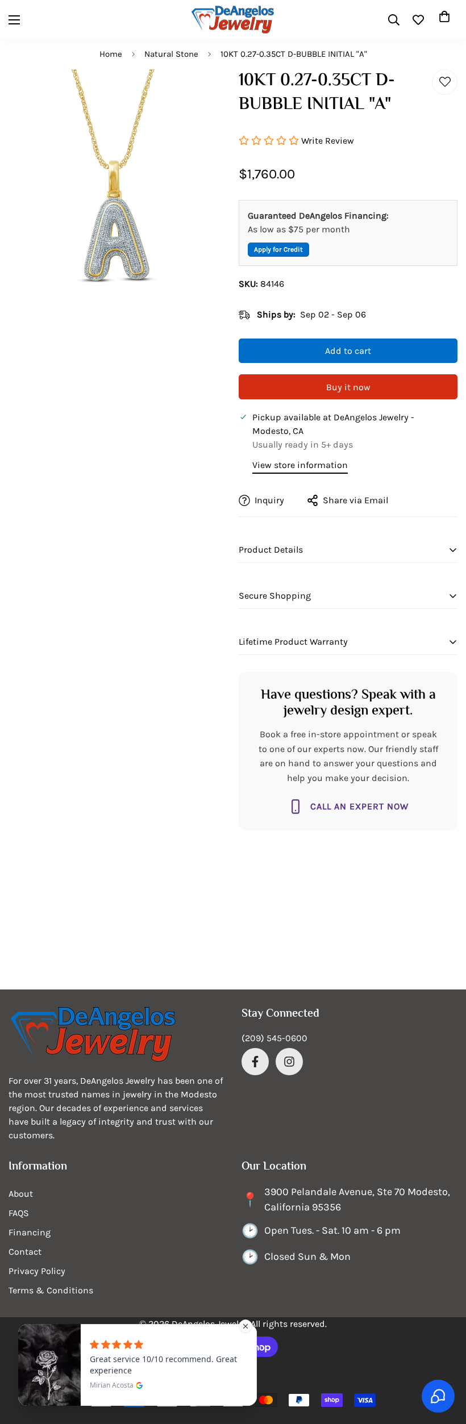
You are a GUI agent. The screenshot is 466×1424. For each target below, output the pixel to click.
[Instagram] (289, 1061)
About (21, 1193)
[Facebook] (255, 1061)
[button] (444, 19)
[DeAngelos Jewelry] (233, 19)
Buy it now (348, 387)
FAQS (19, 1213)
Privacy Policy (37, 1271)
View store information (300, 465)
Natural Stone (171, 54)
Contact (25, 1251)
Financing (30, 1232)
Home (110, 54)
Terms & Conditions (51, 1290)
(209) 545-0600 (274, 1038)
